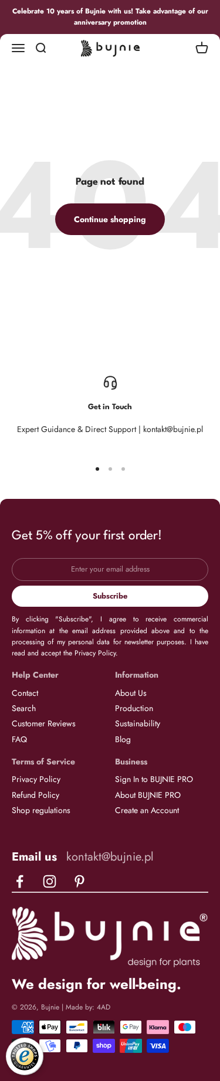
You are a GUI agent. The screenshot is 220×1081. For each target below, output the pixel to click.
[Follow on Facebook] (20, 881)
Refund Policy (35, 795)
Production (134, 708)
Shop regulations (41, 810)
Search (24, 708)
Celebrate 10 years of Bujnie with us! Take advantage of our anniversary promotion (110, 17)
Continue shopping (110, 219)
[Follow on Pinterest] (79, 881)
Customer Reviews (44, 723)
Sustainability (137, 723)
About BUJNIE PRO (148, 795)
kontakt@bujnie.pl (110, 856)
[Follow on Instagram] (49, 881)
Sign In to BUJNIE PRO (154, 779)
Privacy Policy (36, 779)
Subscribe (110, 595)
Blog (123, 739)
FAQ (19, 739)
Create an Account (147, 810)
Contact (25, 693)
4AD (103, 1007)
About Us (131, 693)
